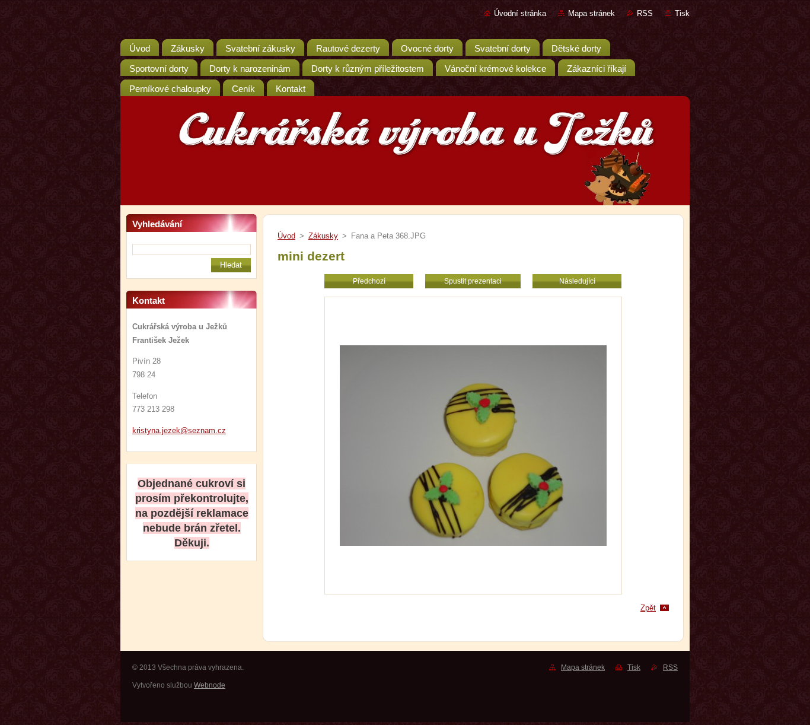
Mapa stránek (591, 13)
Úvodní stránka (520, 13)
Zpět (648, 607)
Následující (577, 281)
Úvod (286, 235)
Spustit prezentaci (473, 281)
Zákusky (323, 235)
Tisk (682, 13)
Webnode (209, 685)
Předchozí (369, 281)
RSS (645, 13)
